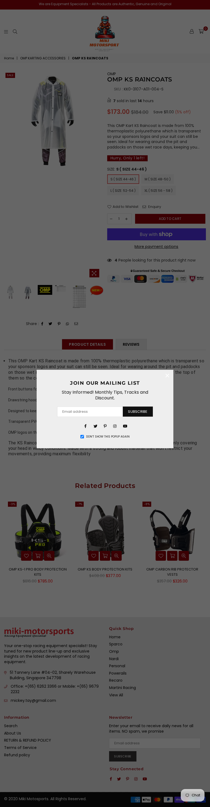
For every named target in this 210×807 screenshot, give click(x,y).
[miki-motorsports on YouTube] (124, 425)
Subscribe (137, 411)
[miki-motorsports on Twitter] (95, 425)
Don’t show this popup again (108, 437)
